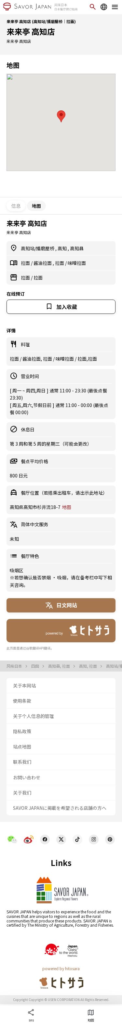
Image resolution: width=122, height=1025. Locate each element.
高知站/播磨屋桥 (38, 248)
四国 (35, 666)
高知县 (77, 248)
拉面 (26, 263)
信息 (15, 206)
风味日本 (15, 666)
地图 (66, 507)
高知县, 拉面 (59, 666)
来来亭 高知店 (31, 31)
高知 (63, 248)
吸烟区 (16, 570)
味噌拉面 (77, 263)
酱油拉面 (43, 263)
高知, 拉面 (88, 666)
